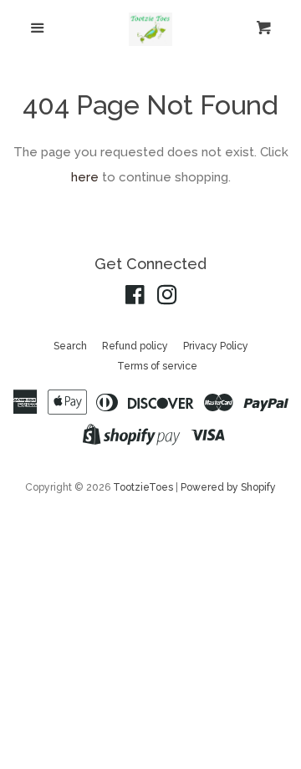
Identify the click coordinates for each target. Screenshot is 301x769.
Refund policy (135, 346)
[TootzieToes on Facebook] (135, 298)
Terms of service (157, 366)
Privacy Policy (215, 346)
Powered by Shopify (228, 487)
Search (70, 346)
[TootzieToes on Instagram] (167, 298)
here (85, 177)
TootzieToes (144, 487)
